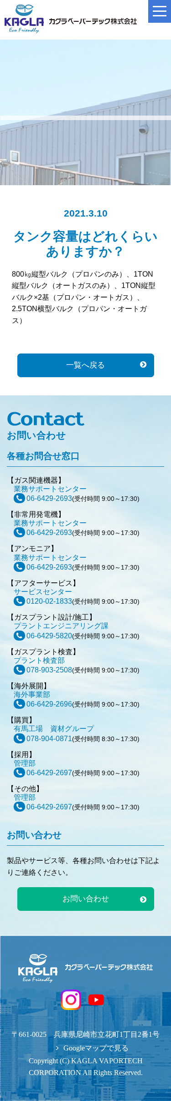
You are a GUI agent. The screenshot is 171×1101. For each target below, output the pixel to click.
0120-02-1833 (49, 601)
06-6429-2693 (49, 498)
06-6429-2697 (49, 773)
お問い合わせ (85, 898)
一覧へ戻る (85, 365)
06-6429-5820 (49, 636)
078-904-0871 (49, 738)
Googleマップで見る (96, 1048)
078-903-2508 (49, 670)
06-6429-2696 (49, 704)
